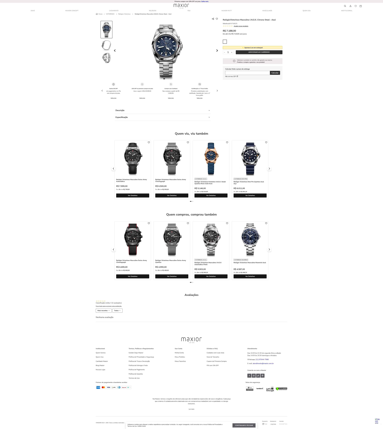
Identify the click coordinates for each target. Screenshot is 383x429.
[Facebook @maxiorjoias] (249, 376)
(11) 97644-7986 (262, 359)
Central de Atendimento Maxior (191, 1)
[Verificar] (281, 390)
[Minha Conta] (350, 6)
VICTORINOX (110, 14)
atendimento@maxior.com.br (263, 363)
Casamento (113, 11)
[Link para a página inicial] (99, 14)
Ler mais (191, 409)
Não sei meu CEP (230, 76)
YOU (188, 11)
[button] (191, 1)
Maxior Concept (71, 11)
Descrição (119, 110)
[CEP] (247, 71)
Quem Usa (307, 11)
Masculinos (267, 11)
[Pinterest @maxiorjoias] (263, 376)
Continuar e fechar (244, 425)
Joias (33, 11)
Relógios (152, 11)
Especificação (121, 117)
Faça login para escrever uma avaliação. (109, 306)
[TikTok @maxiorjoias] (258, 376)
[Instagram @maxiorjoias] (254, 376)
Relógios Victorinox (124, 14)
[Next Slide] (217, 90)
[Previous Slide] (102, 90)
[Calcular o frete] (275, 73)
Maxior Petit (227, 11)
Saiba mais (113, 98)
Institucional (346, 11)
